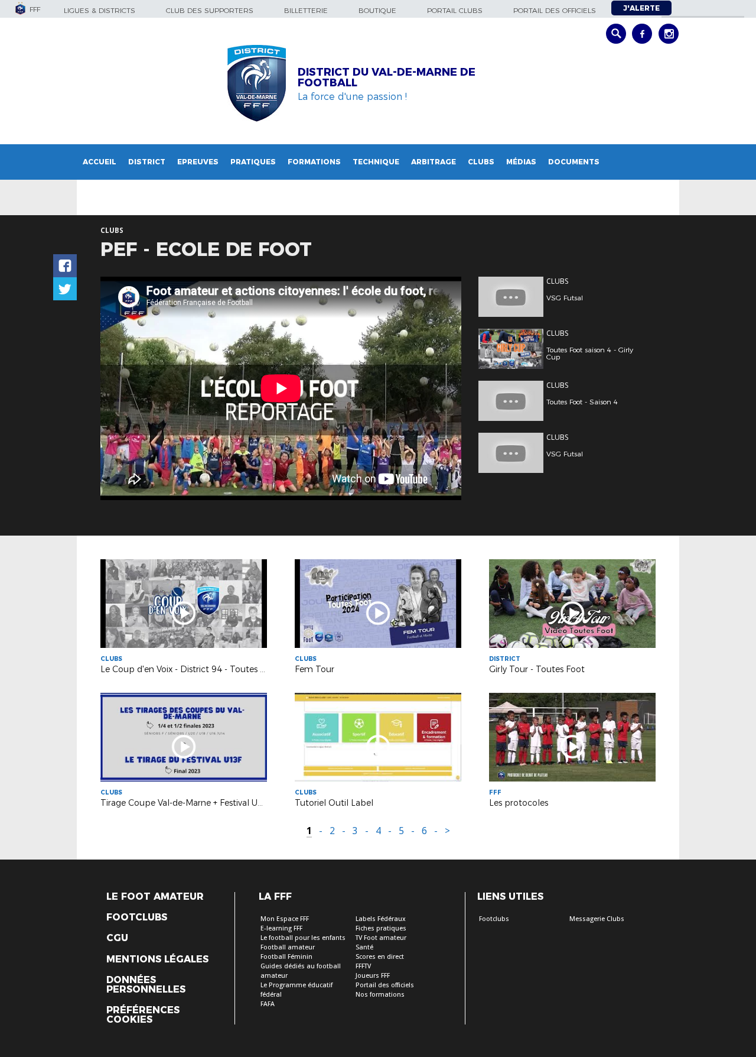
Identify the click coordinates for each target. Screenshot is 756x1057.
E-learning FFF (281, 928)
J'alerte (641, 8)
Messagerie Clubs (596, 919)
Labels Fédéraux (381, 919)
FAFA (267, 1004)
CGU (117, 938)
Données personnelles (145, 984)
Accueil (99, 161)
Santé (364, 947)
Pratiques (253, 161)
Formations (314, 161)
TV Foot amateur (381, 938)
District (146, 161)
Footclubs (136, 917)
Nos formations (380, 994)
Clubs (481, 161)
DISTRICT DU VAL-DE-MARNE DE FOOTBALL (386, 77)
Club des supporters (209, 10)
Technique (376, 161)
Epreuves (198, 161)
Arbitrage (433, 161)
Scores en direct (380, 957)
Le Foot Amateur (155, 897)
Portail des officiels (554, 10)
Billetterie (306, 10)
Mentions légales (157, 959)
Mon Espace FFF (284, 919)
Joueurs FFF (373, 976)
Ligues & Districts (99, 10)
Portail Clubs (455, 10)
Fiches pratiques (381, 928)
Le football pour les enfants (303, 938)
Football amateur (287, 947)
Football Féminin (286, 957)
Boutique (377, 10)
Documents (573, 161)
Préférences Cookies (143, 1015)
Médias (521, 161)
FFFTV (363, 966)
